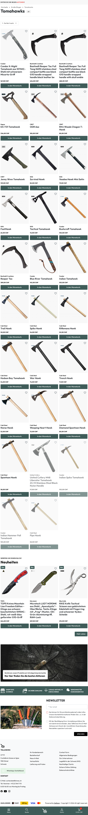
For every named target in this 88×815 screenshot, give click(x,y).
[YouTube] (5, 791)
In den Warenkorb (15, 86)
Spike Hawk (36, 328)
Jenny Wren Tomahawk (13, 179)
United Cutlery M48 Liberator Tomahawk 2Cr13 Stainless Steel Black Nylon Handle (44, 481)
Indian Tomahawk (68, 278)
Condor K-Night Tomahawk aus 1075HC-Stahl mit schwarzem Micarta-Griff (13, 70)
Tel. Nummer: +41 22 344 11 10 (11, 784)
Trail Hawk (6, 328)
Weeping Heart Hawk (41, 427)
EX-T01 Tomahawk (10, 126)
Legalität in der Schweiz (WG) (69, 761)
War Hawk (35, 378)
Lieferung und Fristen (37, 764)
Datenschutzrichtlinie (66, 770)
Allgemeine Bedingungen (68, 755)
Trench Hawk (66, 378)
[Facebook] (2, 791)
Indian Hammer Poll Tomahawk (11, 537)
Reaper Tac (6, 278)
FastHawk (6, 229)
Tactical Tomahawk (40, 229)
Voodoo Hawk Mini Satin (71, 179)
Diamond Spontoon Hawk (72, 427)
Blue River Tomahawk (41, 278)
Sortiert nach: (10, 23)
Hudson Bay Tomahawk (13, 378)
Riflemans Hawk (67, 328)
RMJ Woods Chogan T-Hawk (71, 128)
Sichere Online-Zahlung (67, 767)
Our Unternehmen (66, 758)
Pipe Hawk (35, 535)
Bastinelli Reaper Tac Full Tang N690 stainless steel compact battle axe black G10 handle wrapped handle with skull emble (72, 72)
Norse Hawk (7, 427)
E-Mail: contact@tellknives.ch (11, 781)
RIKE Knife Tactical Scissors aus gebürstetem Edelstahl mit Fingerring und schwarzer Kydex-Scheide (72, 609)
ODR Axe (34, 126)
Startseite (4, 7)
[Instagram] (9, 791)
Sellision (57, 803)
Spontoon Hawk (9, 477)
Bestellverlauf (35, 755)
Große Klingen (16, 7)
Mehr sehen (81, 634)
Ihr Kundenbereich (36, 752)
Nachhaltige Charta (66, 764)
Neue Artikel (34, 758)
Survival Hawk (37, 179)
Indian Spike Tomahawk (71, 477)
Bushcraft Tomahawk (70, 229)
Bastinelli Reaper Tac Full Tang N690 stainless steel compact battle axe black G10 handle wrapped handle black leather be (43, 72)
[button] (27, 810)
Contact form (64, 752)
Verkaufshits (34, 761)
